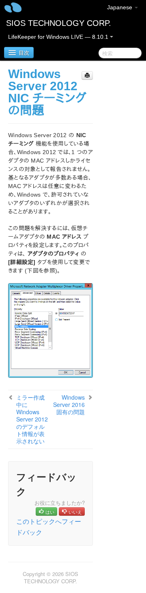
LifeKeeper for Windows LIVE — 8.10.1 (59, 37)
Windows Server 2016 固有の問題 (69, 404)
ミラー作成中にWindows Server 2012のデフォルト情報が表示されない (32, 419)
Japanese (120, 7)
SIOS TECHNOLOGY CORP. (58, 23)
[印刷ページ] (87, 75)
